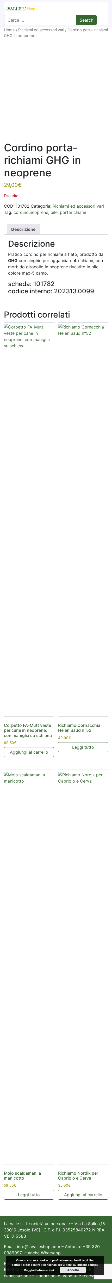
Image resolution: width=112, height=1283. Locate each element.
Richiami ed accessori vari (41, 30)
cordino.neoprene (31, 212)
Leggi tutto (83, 747)
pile (54, 212)
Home (9, 30)
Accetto (73, 1270)
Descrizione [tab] (23, 229)
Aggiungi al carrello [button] (29, 752)
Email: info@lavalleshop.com (32, 1246)
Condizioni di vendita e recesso (66, 1275)
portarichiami (73, 212)
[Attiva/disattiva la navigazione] (100, 8)
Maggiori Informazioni (39, 1270)
